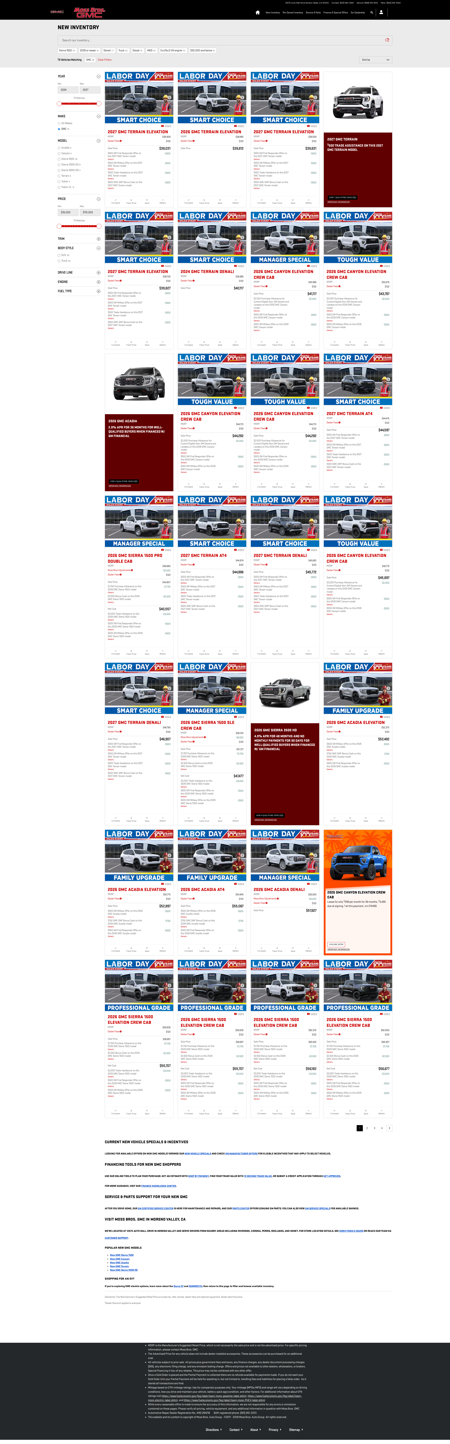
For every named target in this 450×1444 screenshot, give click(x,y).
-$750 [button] (386, 753)
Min (59, 83)
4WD (151, 50)
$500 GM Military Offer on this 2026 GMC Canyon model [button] (271, 327)
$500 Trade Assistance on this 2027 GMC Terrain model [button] (125, 175)
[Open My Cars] (380, 13)
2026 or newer (89, 50)
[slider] (59, 103)
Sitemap (295, 1430)
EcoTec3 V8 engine (172, 50)
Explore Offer (337, 945)
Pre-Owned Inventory (293, 12)
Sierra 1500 (67, 50)
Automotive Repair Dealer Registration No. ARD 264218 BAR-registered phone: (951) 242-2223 (202, 1413)
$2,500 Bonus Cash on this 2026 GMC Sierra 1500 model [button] (124, 599)
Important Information (339, 202)
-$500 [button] (167, 153)
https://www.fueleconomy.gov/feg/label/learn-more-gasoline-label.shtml (204, 1396)
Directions (212, 1430)
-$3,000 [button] (166, 614)
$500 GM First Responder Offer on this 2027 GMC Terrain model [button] (124, 156)
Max (82, 83)
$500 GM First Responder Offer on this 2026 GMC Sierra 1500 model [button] (124, 626)
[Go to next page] (389, 1128)
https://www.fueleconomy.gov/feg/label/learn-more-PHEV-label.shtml (224, 1400)
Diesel (137, 50)
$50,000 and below (202, 50)
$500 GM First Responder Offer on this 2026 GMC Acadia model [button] (343, 766)
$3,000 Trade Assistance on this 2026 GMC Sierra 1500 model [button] (123, 616)
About (254, 1430)
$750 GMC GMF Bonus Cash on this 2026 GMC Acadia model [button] (344, 756)
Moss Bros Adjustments (119, 570)
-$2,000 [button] (312, 298)
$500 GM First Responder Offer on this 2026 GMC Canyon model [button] (270, 317)
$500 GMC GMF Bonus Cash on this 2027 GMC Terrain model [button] (125, 185)
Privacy (274, 1430)
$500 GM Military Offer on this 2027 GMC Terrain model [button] (125, 165)
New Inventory (273, 12)
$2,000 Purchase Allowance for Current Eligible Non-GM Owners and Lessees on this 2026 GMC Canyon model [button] (271, 304)
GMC (88, 60)
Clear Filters (104, 60)
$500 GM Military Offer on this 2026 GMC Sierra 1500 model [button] (125, 636)
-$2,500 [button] (167, 596)
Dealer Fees (113, 140)
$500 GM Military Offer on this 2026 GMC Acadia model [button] (344, 746)
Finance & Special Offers (335, 12)
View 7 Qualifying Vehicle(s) (342, 198)
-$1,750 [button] (167, 586)
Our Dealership (358, 12)
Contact (235, 1430)
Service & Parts (313, 12)
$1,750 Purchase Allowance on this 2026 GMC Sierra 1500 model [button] (124, 589)
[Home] (58, 13)
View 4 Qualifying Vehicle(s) (123, 482)
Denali (109, 50)
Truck (123, 50)
